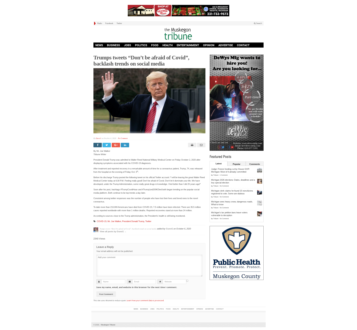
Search (259, 23)
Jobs (127, 45)
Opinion (208, 45)
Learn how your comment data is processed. (145, 300)
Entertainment (188, 45)
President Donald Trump (133, 221)
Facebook (109, 23)
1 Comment (224, 175)
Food (154, 45)
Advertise (225, 45)
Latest (219, 163)
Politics (141, 45)
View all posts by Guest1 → (113, 231)
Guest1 (98, 138)
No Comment (123, 138)
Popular (236, 164)
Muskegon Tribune (107, 325)
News (99, 45)
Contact (243, 45)
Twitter (119, 23)
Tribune (215, 175)
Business (113, 45)
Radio (99, 23)
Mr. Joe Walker (114, 221)
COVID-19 (101, 221)
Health (167, 45)
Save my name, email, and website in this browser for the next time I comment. (136, 287)
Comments (254, 164)
